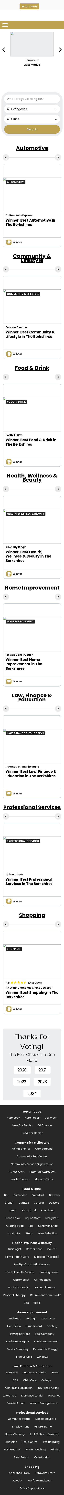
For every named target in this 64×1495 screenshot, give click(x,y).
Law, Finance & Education (32, 697)
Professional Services (32, 807)
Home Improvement (32, 587)
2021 (43, 1070)
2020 (22, 1070)
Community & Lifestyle (32, 258)
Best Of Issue (29, 6)
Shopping (32, 915)
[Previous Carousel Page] (4, 50)
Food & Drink (32, 368)
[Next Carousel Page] (60, 50)
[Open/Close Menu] (5, 25)
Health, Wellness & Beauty (32, 477)
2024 (32, 1093)
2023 (42, 1081)
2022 (21, 1081)
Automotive (32, 148)
